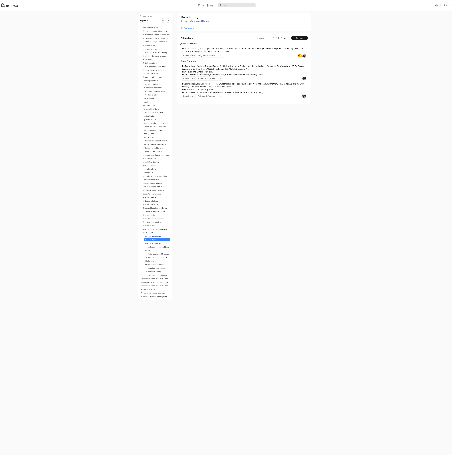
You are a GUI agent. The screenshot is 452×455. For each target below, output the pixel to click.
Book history (189, 55)
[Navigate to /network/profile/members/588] (304, 78)
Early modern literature (208, 55)
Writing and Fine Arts (200, 21)
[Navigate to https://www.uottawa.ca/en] (9, 5)
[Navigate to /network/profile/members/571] (304, 56)
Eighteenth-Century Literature (208, 96)
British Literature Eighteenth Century (208, 78)
